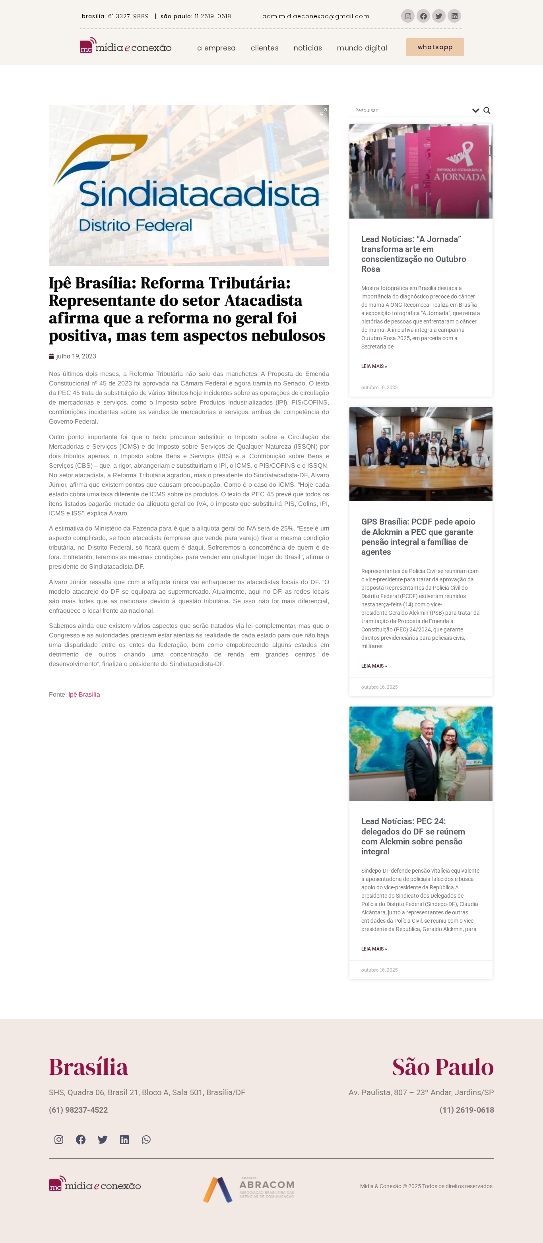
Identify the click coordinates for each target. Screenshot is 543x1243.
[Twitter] (439, 16)
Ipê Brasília (84, 694)
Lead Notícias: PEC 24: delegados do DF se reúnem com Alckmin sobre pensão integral (413, 836)
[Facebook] (423, 16)
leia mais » (374, 366)
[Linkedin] (454, 16)
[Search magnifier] (487, 110)
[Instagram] (408, 16)
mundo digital (362, 48)
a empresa (216, 48)
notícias (308, 48)
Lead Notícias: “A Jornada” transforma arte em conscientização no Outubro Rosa (413, 254)
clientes (265, 48)
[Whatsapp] (146, 1140)
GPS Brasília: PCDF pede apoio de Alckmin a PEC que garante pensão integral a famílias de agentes (418, 537)
